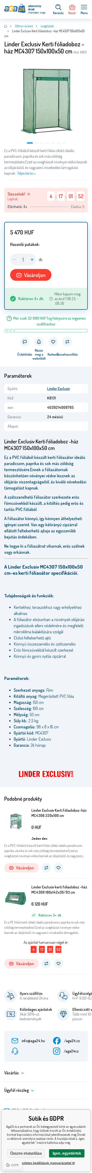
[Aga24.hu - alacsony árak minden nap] (5, 26)
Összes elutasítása (26, 1153)
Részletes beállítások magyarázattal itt (46, 1163)
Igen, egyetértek (67, 1153)
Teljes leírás (25, 173)
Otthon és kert (24, 26)
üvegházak (47, 26)
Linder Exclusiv (58, 388)
